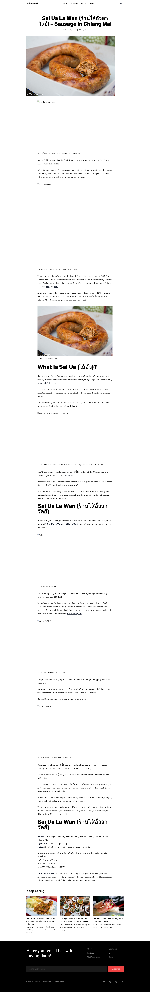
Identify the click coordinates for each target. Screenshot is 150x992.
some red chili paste (47, 383)
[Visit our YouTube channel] (104, 982)
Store (111, 957)
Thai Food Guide (93, 957)
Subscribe (116, 969)
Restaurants (74, 3)
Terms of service (59, 982)
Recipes (83, 3)
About (92, 3)
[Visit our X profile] (122, 982)
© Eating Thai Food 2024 (33, 982)
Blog (110, 953)
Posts (65, 3)
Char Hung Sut (74, 614)
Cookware (113, 949)
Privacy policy (47, 982)
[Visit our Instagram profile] (116, 982)
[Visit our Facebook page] (110, 982)
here (47, 287)
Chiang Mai (83, 30)
